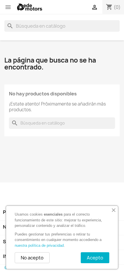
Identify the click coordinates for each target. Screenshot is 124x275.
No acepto (32, 258)
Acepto (95, 258)
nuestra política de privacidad (39, 245)
